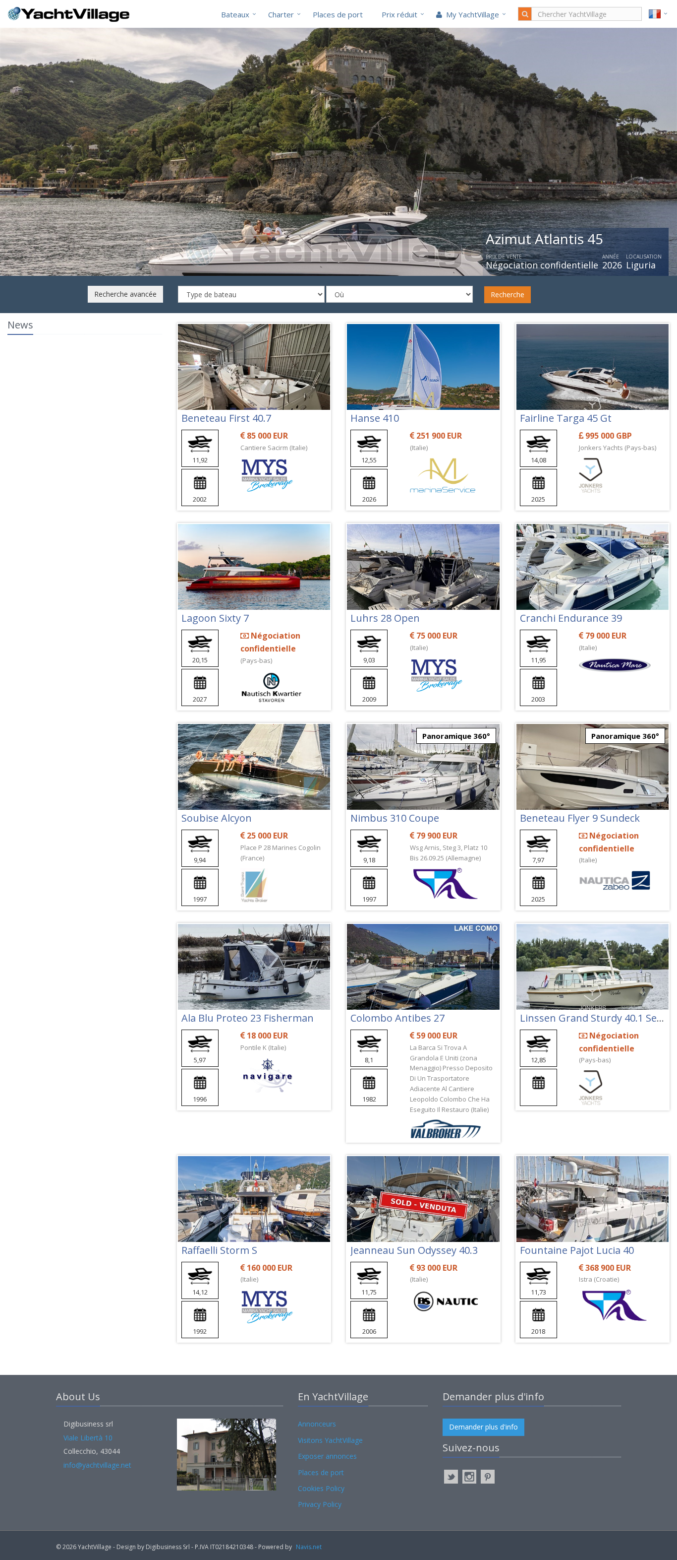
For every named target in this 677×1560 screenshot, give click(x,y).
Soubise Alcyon (216, 818)
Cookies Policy (321, 1488)
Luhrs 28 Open (385, 618)
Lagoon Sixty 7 (215, 618)
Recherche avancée (125, 294)
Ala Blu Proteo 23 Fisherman (247, 1018)
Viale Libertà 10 (88, 1437)
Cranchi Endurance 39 (571, 618)
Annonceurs (317, 1424)
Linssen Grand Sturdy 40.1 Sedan (597, 1018)
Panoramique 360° (456, 736)
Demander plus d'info (483, 1426)
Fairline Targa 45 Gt (566, 418)
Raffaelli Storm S (219, 1250)
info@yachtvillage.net (97, 1465)
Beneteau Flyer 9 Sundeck (580, 818)
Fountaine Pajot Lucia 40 (577, 1250)
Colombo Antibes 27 (397, 1018)
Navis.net (309, 1547)
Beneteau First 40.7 (226, 418)
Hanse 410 (374, 418)
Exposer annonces (327, 1456)
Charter (281, 14)
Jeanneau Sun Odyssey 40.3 (414, 1250)
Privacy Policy (319, 1504)
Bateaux (235, 14)
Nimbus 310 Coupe (394, 818)
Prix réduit (399, 14)
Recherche (507, 294)
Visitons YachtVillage (330, 1440)
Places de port (338, 14)
